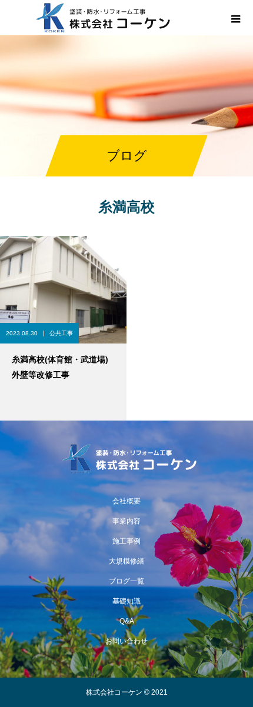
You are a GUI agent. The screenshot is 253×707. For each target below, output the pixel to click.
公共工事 (61, 333)
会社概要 (126, 501)
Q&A (126, 621)
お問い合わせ (126, 641)
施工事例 (126, 541)
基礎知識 (126, 601)
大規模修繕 (126, 561)
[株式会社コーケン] (126, 458)
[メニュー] (235, 17)
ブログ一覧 (126, 581)
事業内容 (126, 521)
